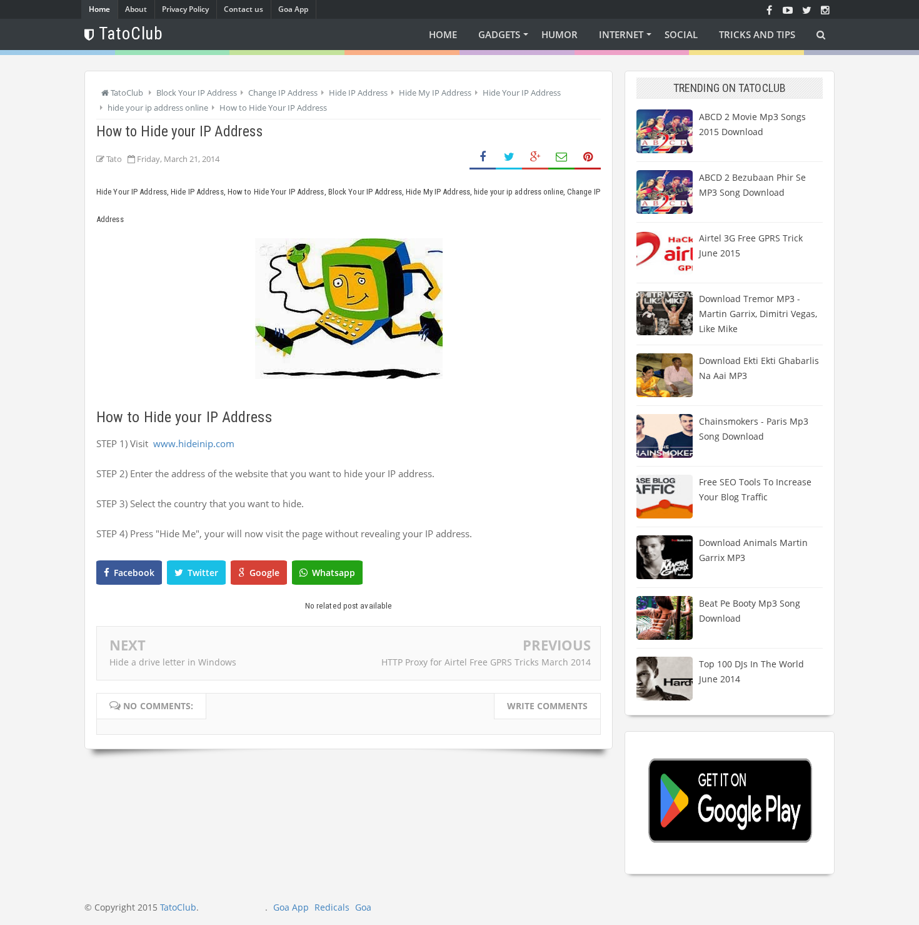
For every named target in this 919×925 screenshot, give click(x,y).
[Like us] (769, 9)
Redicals (331, 907)
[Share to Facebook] (483, 157)
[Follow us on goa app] (806, 9)
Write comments (547, 706)
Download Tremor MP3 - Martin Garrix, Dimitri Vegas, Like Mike (758, 314)
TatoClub (178, 907)
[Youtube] (787, 9)
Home (99, 9)
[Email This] (561, 157)
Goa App (293, 9)
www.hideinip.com (193, 443)
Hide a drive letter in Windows (172, 662)
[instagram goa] (825, 9)
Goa (363, 907)
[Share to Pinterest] (588, 157)
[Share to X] (509, 157)
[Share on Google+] (535, 157)
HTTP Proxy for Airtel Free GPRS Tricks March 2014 (486, 662)
